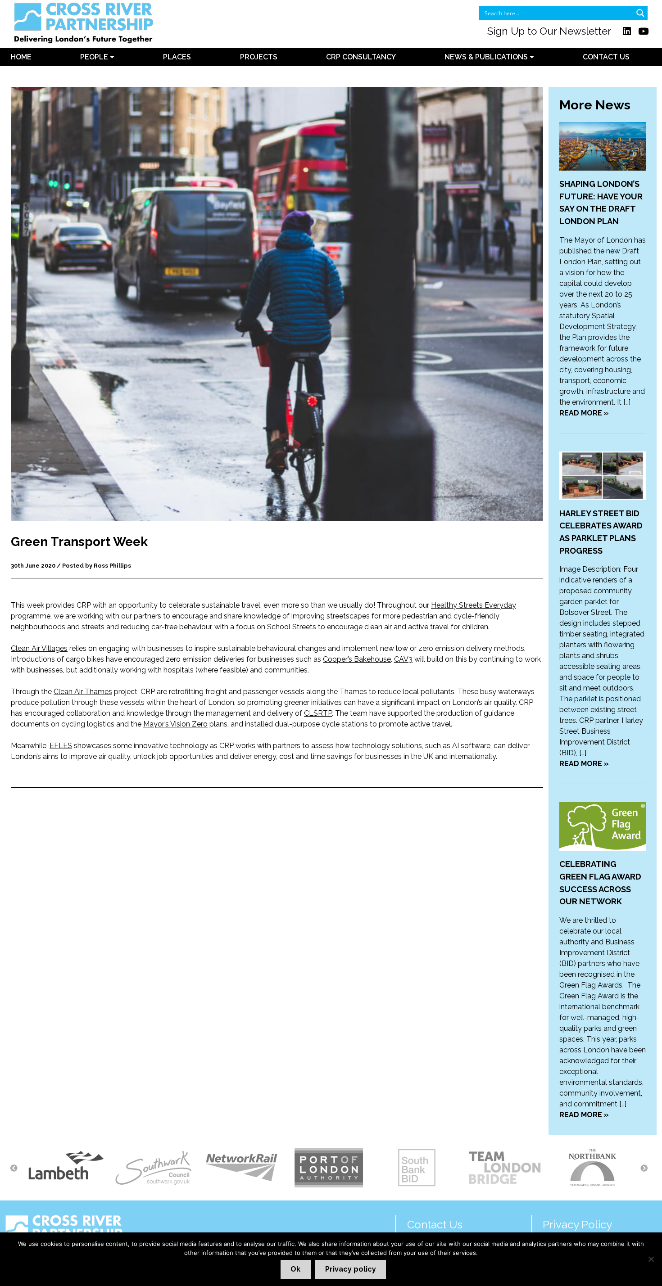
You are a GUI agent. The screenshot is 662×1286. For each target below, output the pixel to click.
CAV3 (403, 659)
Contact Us (606, 57)
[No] (650, 1258)
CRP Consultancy (361, 57)
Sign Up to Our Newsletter (549, 31)
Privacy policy (350, 1269)
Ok (295, 1269)
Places (177, 57)
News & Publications (487, 57)
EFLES (61, 745)
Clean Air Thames (83, 691)
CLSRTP (318, 713)
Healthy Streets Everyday (473, 605)
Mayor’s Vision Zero (175, 724)
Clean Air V (28, 648)
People (95, 57)
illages (57, 648)
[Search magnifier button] (640, 13)
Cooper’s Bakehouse (357, 659)
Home (21, 57)
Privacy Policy (577, 1224)
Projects (258, 57)
